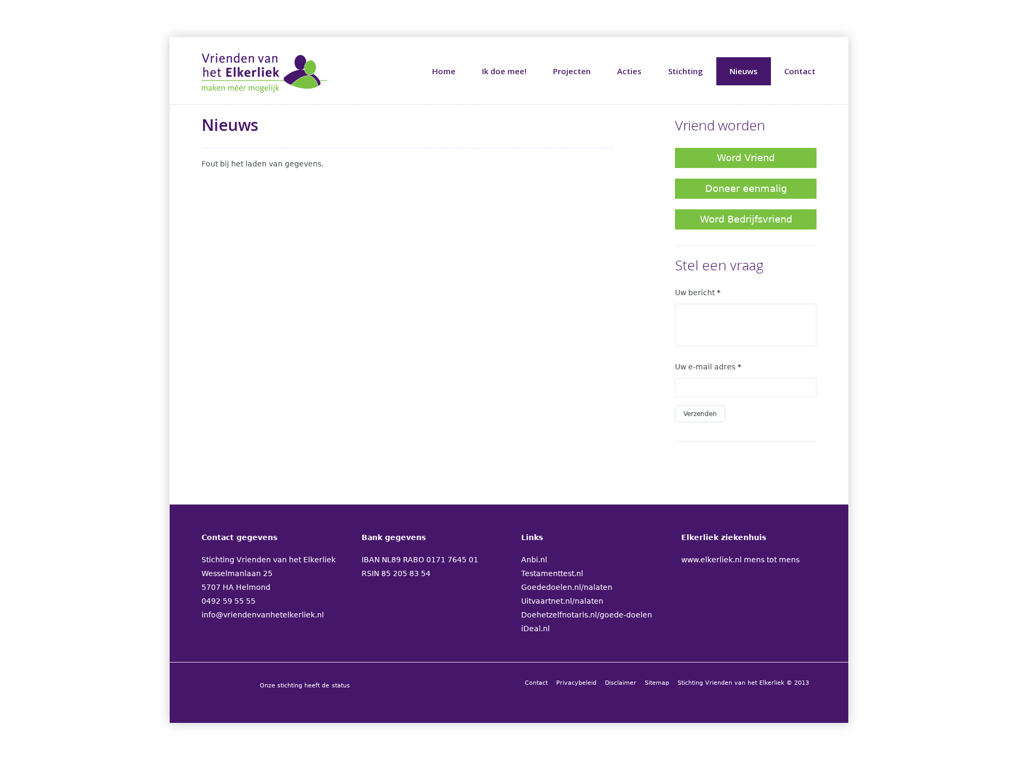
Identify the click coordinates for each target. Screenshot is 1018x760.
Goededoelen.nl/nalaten (566, 587)
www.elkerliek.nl (711, 559)
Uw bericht (698, 292)
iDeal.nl (535, 628)
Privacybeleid (576, 682)
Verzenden (700, 414)
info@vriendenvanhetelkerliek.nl (262, 615)
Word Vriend (746, 157)
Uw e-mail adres (708, 367)
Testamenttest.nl (552, 573)
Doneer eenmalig (746, 188)
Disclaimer (620, 682)
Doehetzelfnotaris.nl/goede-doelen (586, 615)
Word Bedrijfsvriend (746, 219)
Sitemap (657, 682)
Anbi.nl (534, 559)
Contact (536, 682)
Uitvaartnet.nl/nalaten (562, 601)
